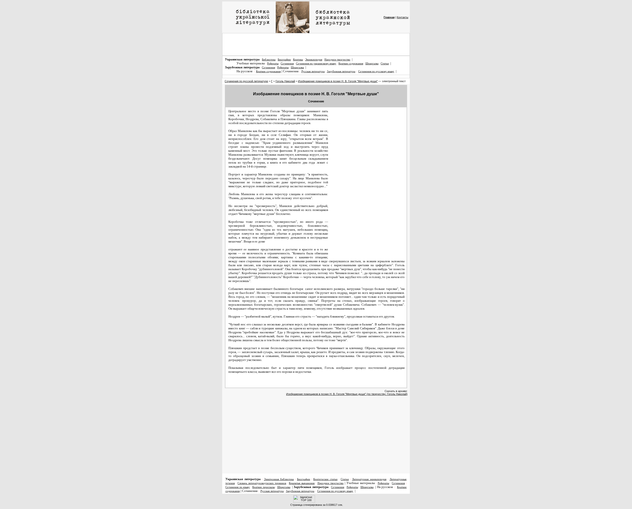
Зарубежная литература (341, 71)
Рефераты (272, 63)
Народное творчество (337, 59)
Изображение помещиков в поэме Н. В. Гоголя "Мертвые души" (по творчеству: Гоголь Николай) (347, 394)
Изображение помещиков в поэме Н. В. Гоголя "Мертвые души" (338, 81)
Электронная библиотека (279, 479)
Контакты (402, 17)
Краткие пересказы (263, 487)
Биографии (284, 59)
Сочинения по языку (237, 487)
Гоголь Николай (285, 81)
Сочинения (287, 63)
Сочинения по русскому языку (376, 71)
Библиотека (269, 59)
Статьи (385, 63)
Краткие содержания (350, 63)
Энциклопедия (313, 59)
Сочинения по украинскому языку (316, 63)
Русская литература (313, 71)
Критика (298, 59)
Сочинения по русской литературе (246, 81)
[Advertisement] (316, 44)
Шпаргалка (371, 63)
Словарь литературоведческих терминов (261, 483)
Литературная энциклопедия (369, 479)
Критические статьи (325, 479)
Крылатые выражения (302, 483)
